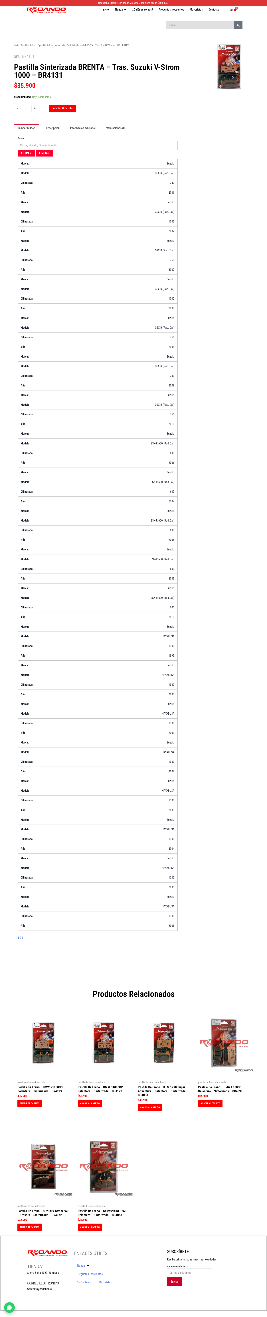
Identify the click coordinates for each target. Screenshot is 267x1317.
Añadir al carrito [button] (29, 1103)
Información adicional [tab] (83, 128)
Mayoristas (105, 1282)
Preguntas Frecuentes (90, 1274)
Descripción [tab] (53, 128)
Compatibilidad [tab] (26, 128)
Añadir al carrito (62, 108)
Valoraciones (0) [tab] (116, 128)
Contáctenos (84, 1282)
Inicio (16, 45)
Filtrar (26, 153)
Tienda (81, 1265)
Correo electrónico (176, 1266)
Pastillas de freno (29, 45)
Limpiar (44, 153)
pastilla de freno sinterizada (52, 45)
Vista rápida (43, 1075)
